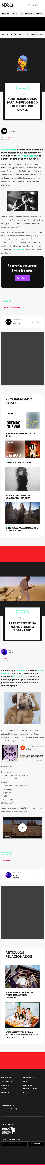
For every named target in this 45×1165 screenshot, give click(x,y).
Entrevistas (9, 460)
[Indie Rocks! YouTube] (17, 1109)
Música (5, 14)
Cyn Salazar (11, 651)
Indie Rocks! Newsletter (10, 1139)
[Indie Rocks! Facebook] (2, 1109)
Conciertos (23, 34)
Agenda (14, 14)
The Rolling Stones (7, 138)
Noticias (5, 34)
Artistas (27, 1081)
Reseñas (14, 34)
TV (22, 14)
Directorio (28, 1085)
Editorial (12, 131)
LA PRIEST (4, 659)
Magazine (29, 14)
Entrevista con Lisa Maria (18, 462)
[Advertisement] (22, 359)
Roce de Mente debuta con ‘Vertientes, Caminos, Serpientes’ (19, 995)
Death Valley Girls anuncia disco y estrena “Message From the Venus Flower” (21, 1034)
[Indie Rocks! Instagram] (12, 1109)
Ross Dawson (19, 676)
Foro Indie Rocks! (31, 1089)
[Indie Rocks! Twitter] (7, 1109)
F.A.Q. (25, 1092)
